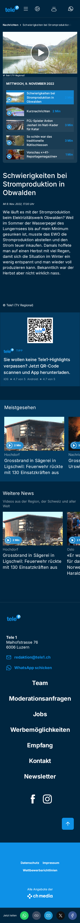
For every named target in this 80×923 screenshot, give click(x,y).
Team (40, 683)
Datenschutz (30, 863)
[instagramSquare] (47, 799)
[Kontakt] (70, 8)
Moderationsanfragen (40, 698)
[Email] (48, 915)
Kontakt (40, 760)
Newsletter (40, 776)
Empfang (40, 745)
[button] (36, 915)
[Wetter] (53, 8)
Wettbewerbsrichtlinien (40, 870)
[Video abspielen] (40, 53)
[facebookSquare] (33, 799)
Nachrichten (10, 24)
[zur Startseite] (12, 8)
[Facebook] (72, 915)
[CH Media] (40, 895)
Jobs (40, 714)
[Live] (37, 8)
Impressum (51, 863)
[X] (60, 915)
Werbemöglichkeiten (40, 729)
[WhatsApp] (24, 915)
